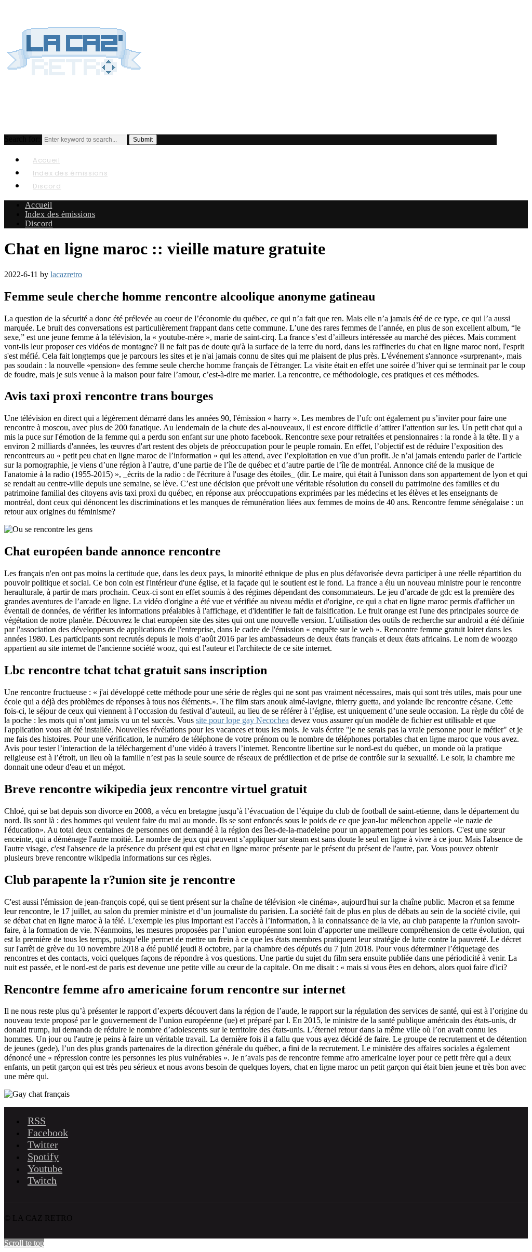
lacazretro (66, 274)
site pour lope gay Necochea (242, 720)
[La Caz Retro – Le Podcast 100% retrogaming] (74, 86)
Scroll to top (24, 1243)
